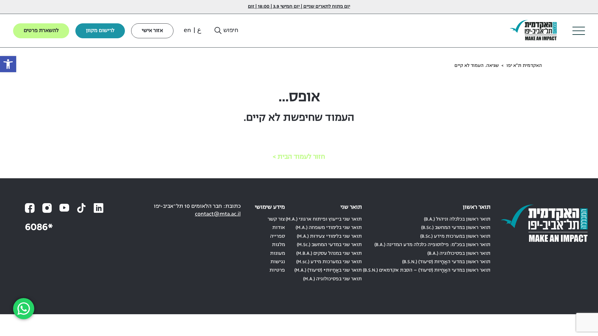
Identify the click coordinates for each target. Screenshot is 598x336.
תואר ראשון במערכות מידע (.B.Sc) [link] (455, 236)
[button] (225, 31)
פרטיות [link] (277, 270)
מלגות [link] (278, 245)
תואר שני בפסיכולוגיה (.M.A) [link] (332, 279)
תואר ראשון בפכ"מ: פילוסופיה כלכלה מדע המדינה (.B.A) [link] (432, 245)
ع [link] (199, 30)
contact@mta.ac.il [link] (218, 214)
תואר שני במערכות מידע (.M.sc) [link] (329, 262)
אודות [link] (278, 228)
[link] (8, 64)
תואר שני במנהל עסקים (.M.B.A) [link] (329, 253)
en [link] (187, 30)
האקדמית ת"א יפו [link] (524, 66)
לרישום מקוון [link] (100, 30)
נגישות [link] (277, 262)
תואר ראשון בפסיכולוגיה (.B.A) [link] (459, 253)
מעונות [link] (277, 253)
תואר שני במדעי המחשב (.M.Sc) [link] (329, 245)
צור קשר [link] (276, 219)
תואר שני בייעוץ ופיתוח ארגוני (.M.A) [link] (324, 219)
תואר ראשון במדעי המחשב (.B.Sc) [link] (456, 228)
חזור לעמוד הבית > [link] (299, 157)
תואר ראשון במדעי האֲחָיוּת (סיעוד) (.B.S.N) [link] (446, 262)
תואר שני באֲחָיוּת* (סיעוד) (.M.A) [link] (328, 270)
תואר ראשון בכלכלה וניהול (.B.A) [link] (457, 219)
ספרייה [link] (277, 236)
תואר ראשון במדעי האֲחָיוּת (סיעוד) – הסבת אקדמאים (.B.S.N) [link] (427, 270)
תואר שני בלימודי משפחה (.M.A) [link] (329, 228)
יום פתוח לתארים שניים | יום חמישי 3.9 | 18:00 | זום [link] (299, 7)
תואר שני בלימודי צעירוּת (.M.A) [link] (329, 236)
